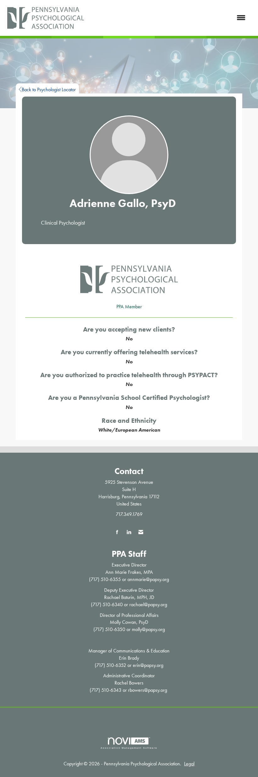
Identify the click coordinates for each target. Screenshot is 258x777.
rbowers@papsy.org (147, 690)
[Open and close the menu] (169, 18)
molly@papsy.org (148, 629)
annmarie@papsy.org (148, 579)
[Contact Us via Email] (140, 532)
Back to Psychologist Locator (49, 89)
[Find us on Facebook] (117, 532)
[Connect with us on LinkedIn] (129, 532)
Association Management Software (129, 747)
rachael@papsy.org (148, 604)
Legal (189, 764)
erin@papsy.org (148, 665)
